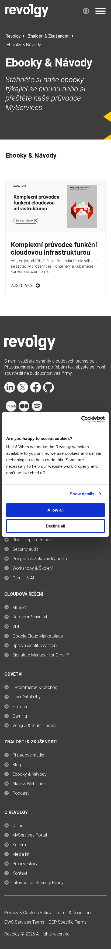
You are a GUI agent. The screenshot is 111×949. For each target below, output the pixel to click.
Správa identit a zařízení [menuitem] (34, 645)
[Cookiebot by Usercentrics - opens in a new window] (81, 419)
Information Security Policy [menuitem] (38, 882)
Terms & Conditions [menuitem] (74, 912)
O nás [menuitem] (17, 825)
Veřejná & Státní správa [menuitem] (34, 725)
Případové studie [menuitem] (28, 755)
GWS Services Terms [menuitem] (24, 922)
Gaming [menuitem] (19, 716)
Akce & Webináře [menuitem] (28, 783)
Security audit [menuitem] (25, 549)
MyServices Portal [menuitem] (29, 835)
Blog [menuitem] (16, 764)
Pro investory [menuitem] (24, 863)
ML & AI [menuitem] (19, 607)
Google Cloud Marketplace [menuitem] (37, 636)
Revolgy (13, 36)
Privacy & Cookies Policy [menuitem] (27, 912)
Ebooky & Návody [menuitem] (29, 774)
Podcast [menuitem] (20, 793)
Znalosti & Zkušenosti (49, 36)
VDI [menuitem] (15, 626)
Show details (82, 494)
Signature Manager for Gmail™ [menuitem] (40, 655)
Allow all (55, 510)
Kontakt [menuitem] (19, 873)
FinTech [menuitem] (19, 706)
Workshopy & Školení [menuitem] (32, 568)
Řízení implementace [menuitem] (32, 539)
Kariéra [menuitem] (19, 844)
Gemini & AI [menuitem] (23, 577)
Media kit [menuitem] (20, 854)
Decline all (55, 526)
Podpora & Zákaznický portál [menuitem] (40, 558)
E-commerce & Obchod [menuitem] (34, 687)
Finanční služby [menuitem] (26, 696)
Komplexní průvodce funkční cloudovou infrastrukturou (54, 248)
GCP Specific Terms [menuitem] (67, 922)
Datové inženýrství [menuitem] (29, 616)
